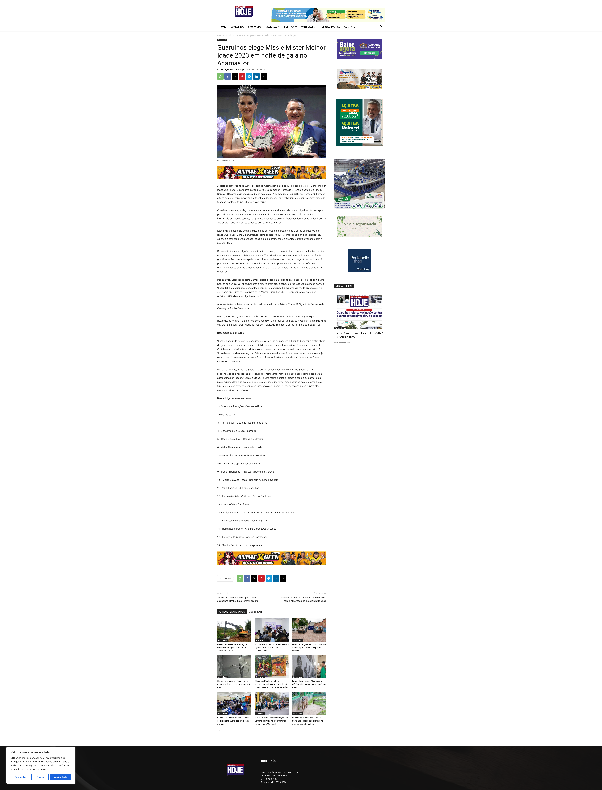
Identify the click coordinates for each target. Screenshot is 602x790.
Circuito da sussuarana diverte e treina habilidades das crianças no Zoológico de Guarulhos (307, 721)
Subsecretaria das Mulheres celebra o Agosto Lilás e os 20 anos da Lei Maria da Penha (272, 647)
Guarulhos (237, 26)
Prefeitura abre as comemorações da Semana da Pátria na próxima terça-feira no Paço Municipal (271, 721)
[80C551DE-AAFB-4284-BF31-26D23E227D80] (359, 145)
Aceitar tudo (60, 777)
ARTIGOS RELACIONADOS (232, 612)
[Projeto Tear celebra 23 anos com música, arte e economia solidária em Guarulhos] (309, 666)
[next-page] (224, 730)
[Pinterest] (242, 76)
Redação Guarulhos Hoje (232, 69)
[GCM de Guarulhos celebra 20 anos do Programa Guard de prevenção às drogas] (234, 703)
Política (289, 26)
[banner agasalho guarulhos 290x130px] (359, 88)
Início (219, 35)
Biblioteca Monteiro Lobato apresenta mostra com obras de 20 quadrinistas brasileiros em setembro (272, 684)
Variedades (308, 26)
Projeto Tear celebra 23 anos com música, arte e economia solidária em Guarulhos (309, 684)
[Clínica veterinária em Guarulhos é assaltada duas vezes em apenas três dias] (234, 666)
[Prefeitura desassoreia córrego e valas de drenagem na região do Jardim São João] (234, 630)
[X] (235, 76)
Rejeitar (41, 777)
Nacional (271, 26)
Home (222, 26)
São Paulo (254, 26)
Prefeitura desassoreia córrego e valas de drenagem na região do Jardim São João (232, 647)
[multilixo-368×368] (359, 208)
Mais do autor (255, 612)
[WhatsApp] (220, 76)
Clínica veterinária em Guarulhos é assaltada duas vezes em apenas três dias (234, 684)
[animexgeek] (271, 178)
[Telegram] (249, 76)
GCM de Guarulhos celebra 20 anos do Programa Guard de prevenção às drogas (234, 721)
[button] (381, 27)
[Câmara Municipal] (359, 58)
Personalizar (21, 777)
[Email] (264, 76)
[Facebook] (227, 76)
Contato (350, 26)
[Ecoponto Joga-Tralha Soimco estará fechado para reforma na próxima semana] (309, 630)
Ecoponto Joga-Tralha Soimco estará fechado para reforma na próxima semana (309, 647)
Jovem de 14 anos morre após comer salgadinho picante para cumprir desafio (238, 599)
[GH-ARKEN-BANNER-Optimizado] (359, 235)
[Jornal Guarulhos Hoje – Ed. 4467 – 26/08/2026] (359, 311)
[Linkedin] (256, 76)
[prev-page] (219, 730)
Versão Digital (331, 26)
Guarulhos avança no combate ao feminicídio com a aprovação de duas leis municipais (303, 599)
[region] (40, 765)
